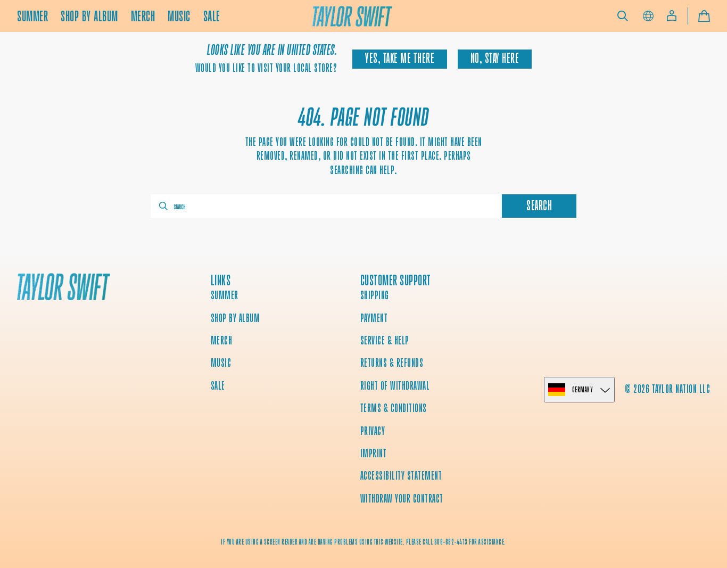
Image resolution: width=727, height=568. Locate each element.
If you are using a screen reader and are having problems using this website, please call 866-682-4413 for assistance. (363, 542)
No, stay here (494, 58)
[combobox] (325, 206)
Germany (582, 389)
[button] (622, 16)
